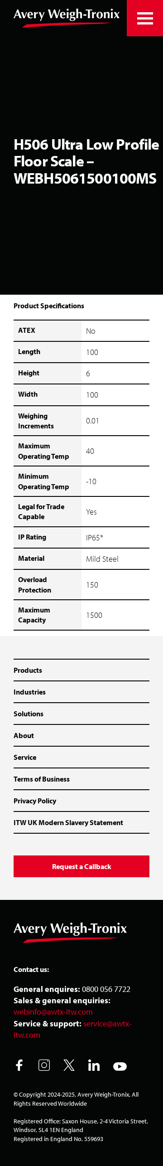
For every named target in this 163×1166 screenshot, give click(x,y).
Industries (30, 691)
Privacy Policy (35, 800)
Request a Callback (81, 866)
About (24, 735)
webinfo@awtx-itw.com (53, 1011)
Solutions (28, 713)
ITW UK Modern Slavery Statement (68, 822)
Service (25, 757)
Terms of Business (42, 778)
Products (28, 670)
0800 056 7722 (106, 989)
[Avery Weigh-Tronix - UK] (67, 18)
